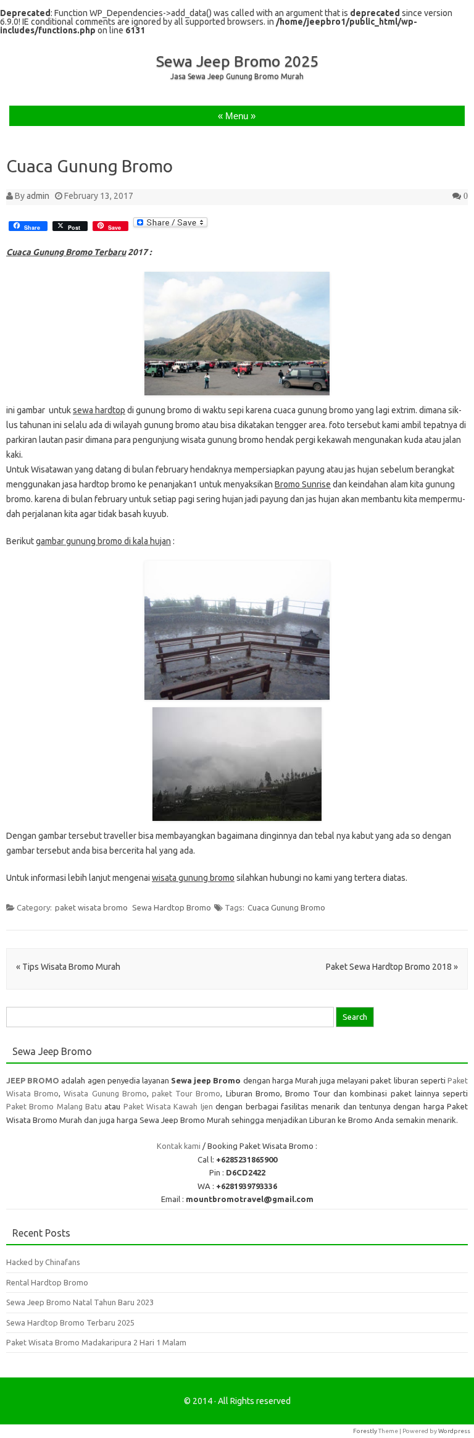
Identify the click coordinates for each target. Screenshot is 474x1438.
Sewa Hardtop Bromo (171, 907)
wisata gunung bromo (193, 878)
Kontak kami (179, 1146)
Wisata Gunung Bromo (105, 1093)
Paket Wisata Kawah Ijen (168, 1106)
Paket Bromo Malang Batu (54, 1106)
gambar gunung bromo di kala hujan (103, 541)
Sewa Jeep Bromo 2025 (237, 61)
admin (38, 196)
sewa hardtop (99, 410)
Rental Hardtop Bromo (47, 1282)
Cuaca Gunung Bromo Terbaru (66, 252)
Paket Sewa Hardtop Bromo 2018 (392, 967)
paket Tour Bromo (186, 1093)
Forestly (365, 1430)
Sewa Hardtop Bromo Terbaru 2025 (70, 1322)
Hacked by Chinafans (43, 1262)
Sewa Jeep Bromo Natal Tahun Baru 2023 (80, 1302)
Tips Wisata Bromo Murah (68, 967)
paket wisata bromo (91, 907)
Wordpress (454, 1430)
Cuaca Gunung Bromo (286, 907)
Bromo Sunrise (303, 484)
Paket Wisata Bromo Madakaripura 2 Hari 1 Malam (96, 1342)
